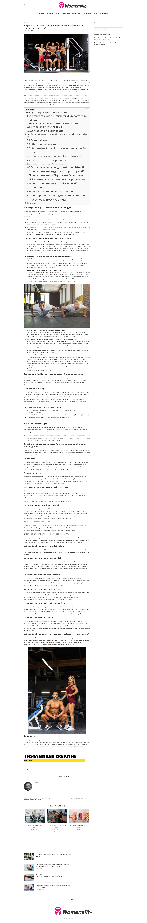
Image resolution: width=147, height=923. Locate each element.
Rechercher (98, 23)
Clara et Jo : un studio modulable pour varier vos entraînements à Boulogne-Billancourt (52, 876)
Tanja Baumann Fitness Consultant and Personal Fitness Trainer (107, 38)
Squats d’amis (40, 140)
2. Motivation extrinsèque (47, 130)
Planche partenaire (43, 144)
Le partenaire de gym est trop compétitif (58, 171)
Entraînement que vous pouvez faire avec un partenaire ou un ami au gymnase (56, 135)
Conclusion (31, 203)
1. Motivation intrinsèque (46, 126)
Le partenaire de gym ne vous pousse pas (58, 179)
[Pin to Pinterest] (66, 777)
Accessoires (104, 13)
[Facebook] (24, 5)
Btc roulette (107, 34)
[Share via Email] (68, 777)
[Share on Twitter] (64, 777)
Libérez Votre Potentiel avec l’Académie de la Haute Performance (53, 886)
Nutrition (50, 13)
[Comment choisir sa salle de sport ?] (35, 816)
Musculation (87, 13)
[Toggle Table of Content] (86, 109)
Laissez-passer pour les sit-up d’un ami (56, 156)
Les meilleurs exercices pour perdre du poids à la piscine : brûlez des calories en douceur (52, 865)
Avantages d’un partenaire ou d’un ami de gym (47, 113)
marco (31, 30)
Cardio (58, 13)
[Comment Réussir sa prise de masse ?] (57, 816)
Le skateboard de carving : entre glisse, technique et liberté (53, 855)
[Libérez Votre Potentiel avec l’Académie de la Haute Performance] (29, 887)
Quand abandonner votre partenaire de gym (46, 164)
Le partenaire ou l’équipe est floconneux (57, 175)
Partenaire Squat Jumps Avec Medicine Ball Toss (59, 150)
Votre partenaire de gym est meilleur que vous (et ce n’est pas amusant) (58, 197)
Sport (95, 13)
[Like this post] (61, 777)
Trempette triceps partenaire (49, 160)
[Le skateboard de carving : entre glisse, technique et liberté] (29, 856)
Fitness (41, 13)
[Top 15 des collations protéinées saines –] (79, 816)
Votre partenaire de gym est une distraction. (59, 167)
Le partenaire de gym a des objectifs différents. (55, 185)
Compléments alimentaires (71, 13)
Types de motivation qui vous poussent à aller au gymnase (52, 123)
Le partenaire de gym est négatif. (53, 191)
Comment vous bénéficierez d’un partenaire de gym (58, 118)
